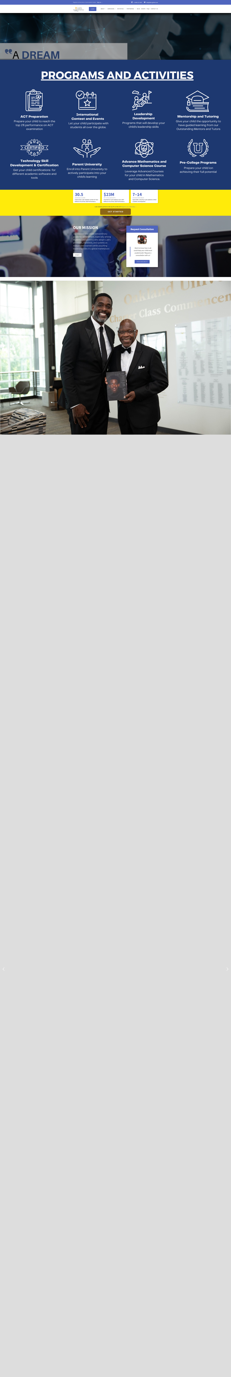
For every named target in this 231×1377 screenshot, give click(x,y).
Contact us (154, 9)
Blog (138, 9)
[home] (78, 8)
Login (92, 9)
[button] (103, 9)
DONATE (77, 255)
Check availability (142, 261)
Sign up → (99, 2)
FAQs (148, 9)
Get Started (115, 212)
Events (143, 9)
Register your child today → (128, 207)
